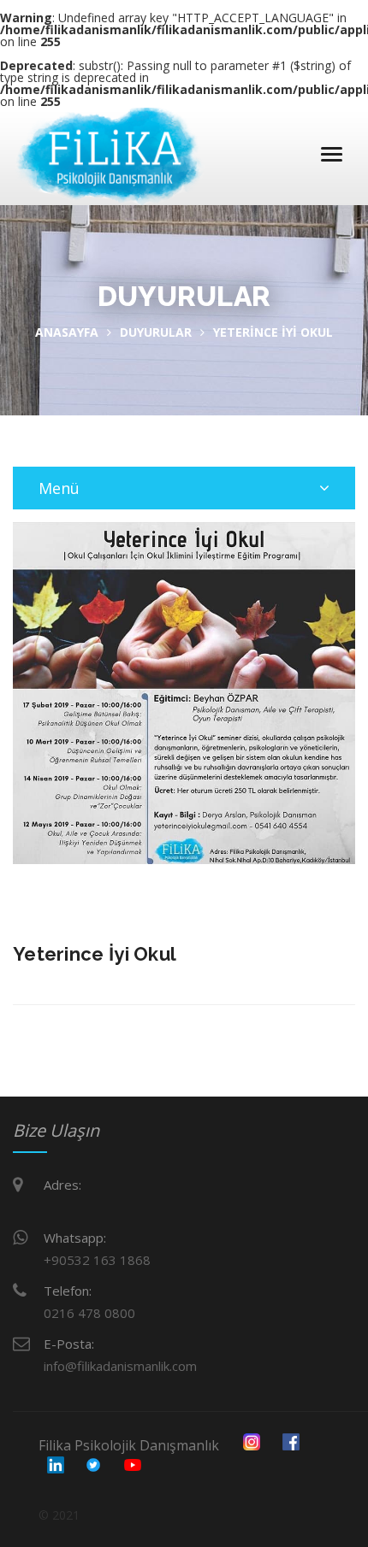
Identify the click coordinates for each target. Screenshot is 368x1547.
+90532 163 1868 (97, 1259)
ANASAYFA (66, 332)
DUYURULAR (156, 332)
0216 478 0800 (89, 1312)
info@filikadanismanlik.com (120, 1365)
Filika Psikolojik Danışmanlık (129, 1445)
